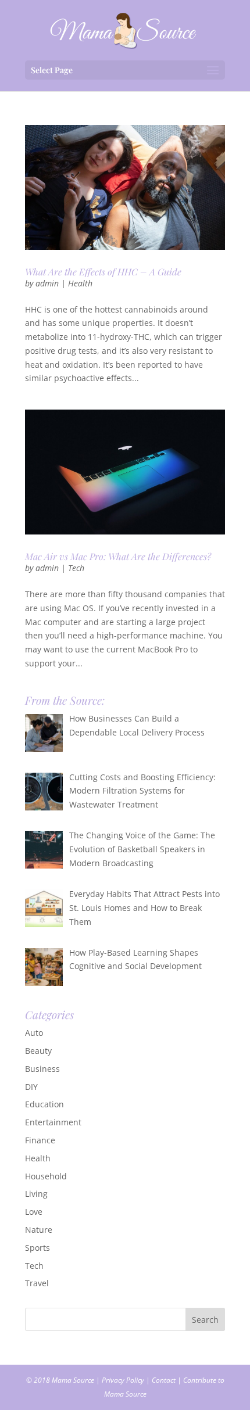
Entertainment (53, 1122)
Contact (164, 1380)
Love (33, 1211)
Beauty (38, 1050)
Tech (76, 567)
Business (42, 1068)
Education (44, 1104)
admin (47, 283)
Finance (40, 1140)
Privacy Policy (123, 1380)
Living (36, 1193)
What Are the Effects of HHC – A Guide (103, 272)
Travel (37, 1283)
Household (46, 1176)
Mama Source (73, 1380)
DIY (31, 1086)
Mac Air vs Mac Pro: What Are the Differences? (118, 556)
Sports (37, 1247)
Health (80, 283)
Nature (38, 1229)
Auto (34, 1032)
